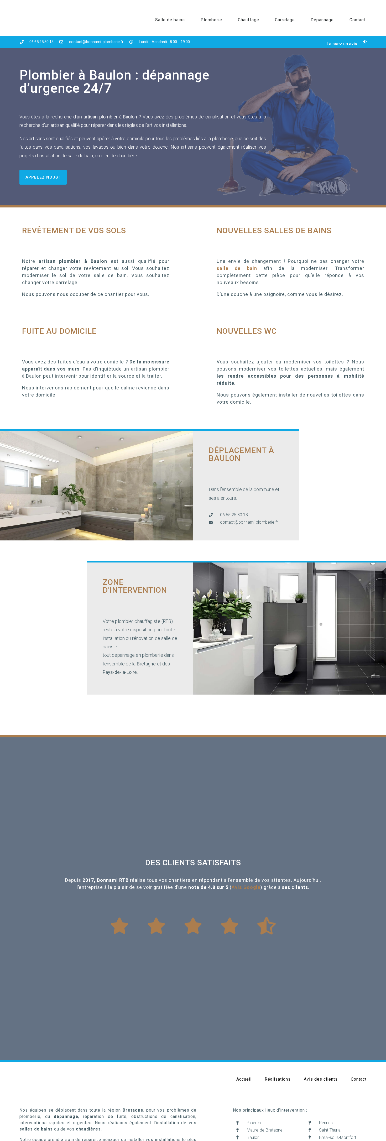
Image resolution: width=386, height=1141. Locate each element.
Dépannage (322, 19)
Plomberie (211, 19)
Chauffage (248, 19)
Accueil (244, 1079)
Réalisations (278, 1079)
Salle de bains (170, 19)
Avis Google (246, 887)
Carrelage (285, 19)
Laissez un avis (342, 43)
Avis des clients (321, 1079)
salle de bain (237, 268)
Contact (357, 19)
